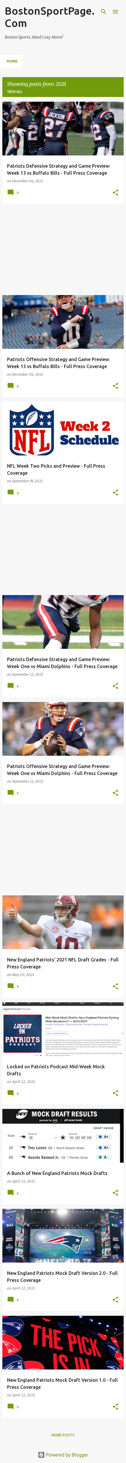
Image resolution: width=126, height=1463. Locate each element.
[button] (115, 193)
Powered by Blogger (66, 1454)
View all (14, 91)
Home (12, 61)
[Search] (103, 12)
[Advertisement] (63, 249)
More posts (63, 1435)
